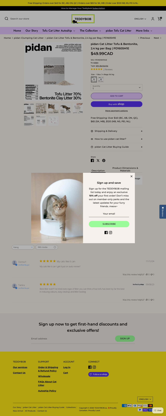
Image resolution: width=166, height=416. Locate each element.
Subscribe (109, 224)
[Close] (131, 176)
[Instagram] (110, 232)
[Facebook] (106, 232)
